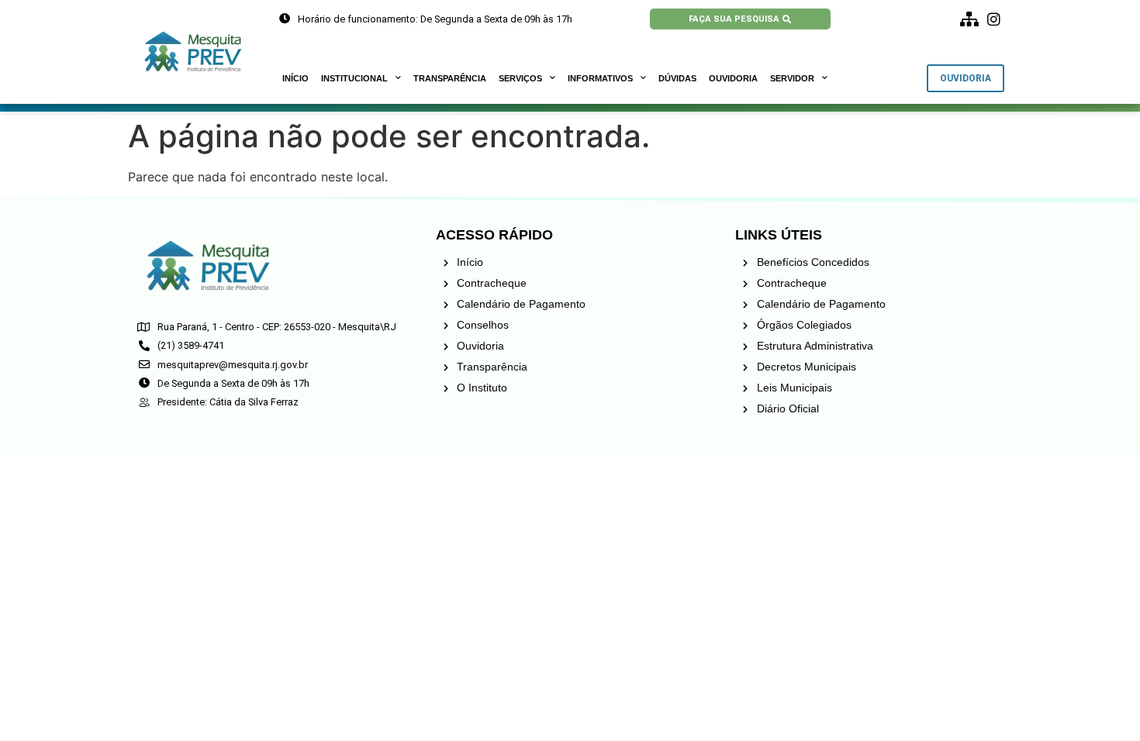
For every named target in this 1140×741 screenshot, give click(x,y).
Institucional (354, 78)
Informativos (600, 78)
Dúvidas (677, 78)
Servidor (792, 78)
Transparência (449, 78)
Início (295, 78)
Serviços (520, 78)
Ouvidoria (733, 78)
